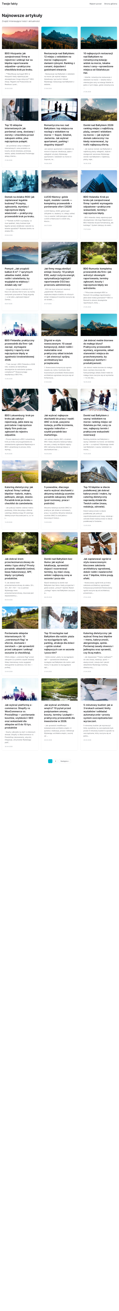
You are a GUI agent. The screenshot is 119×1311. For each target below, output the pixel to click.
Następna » (65, 761)
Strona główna (110, 4)
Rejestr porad (95, 4)
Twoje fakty (10, 3)
